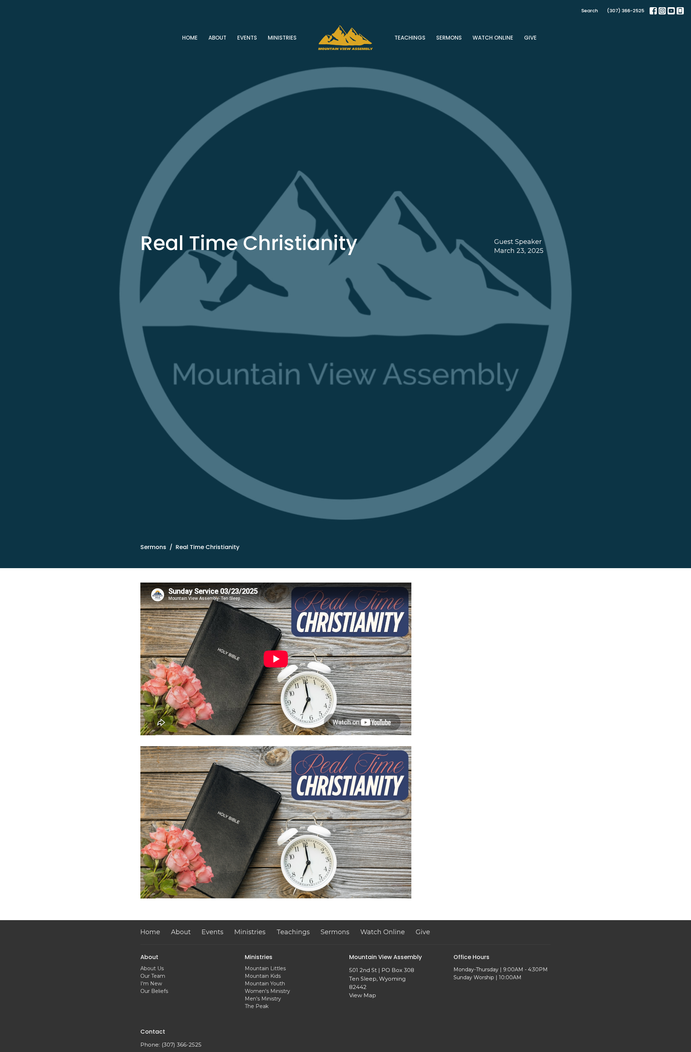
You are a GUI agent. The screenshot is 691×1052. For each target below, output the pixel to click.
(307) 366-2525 (625, 10)
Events (247, 37)
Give (530, 37)
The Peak (256, 1006)
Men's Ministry (263, 998)
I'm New (151, 983)
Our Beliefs (154, 991)
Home (190, 37)
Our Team (152, 976)
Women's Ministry (267, 991)
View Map (362, 995)
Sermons (449, 37)
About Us (152, 968)
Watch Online (493, 37)
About (217, 37)
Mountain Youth (265, 983)
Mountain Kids (263, 976)
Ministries (282, 37)
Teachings (409, 37)
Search (589, 10)
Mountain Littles (265, 968)
